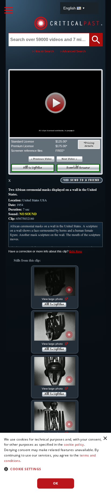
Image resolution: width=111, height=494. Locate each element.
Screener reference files (27, 150)
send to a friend (84, 180)
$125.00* (61, 141)
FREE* (60, 150)
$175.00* (61, 146)
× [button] (105, 439)
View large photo (53, 298)
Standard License (22, 141)
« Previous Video (41, 159)
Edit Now (75, 251)
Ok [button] (55, 483)
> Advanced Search (73, 51)
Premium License (22, 146)
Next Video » (69, 159)
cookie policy (74, 444)
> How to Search (43, 51)
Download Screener (78, 168)
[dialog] (55, 463)
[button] (55, 102)
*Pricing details (89, 144)
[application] (55, 103)
